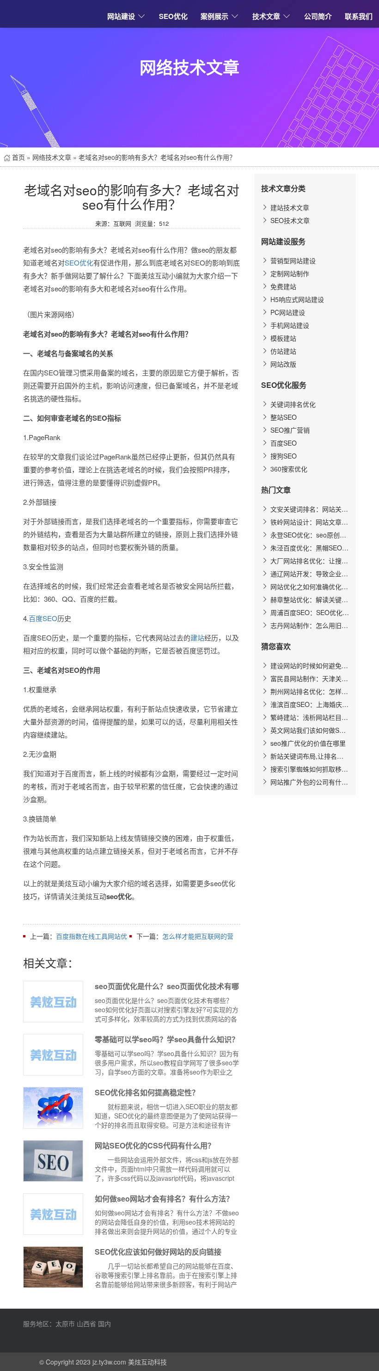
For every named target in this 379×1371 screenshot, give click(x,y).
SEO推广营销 (289, 430)
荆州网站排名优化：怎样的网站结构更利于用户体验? (309, 691)
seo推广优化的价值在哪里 (307, 743)
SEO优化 (173, 16)
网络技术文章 (51, 157)
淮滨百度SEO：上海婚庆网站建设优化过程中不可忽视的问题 (309, 704)
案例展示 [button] (214, 16)
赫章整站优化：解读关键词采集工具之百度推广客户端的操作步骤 (309, 599)
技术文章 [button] (266, 16)
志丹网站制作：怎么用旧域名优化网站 (309, 625)
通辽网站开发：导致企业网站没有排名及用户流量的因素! (309, 573)
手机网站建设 (289, 325)
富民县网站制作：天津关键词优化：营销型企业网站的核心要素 (309, 678)
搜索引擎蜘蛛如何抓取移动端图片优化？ (309, 768)
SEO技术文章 (289, 220)
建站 (197, 637)
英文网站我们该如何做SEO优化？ (309, 730)
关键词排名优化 (292, 404)
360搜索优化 (288, 468)
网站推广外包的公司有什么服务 (309, 781)
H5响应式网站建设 (296, 299)
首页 (17, 157)
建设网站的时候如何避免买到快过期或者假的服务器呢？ (309, 665)
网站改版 (282, 363)
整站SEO (283, 417)
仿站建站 (282, 351)
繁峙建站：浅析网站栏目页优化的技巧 (309, 717)
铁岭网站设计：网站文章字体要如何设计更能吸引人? (309, 521)
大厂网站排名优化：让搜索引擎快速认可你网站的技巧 (309, 560)
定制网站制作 (289, 273)
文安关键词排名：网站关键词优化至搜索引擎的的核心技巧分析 (309, 508)
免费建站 (282, 286)
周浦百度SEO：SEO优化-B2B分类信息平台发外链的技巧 (309, 612)
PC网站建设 (287, 312)
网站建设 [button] (121, 16)
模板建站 (282, 338)
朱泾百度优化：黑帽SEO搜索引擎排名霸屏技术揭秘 (309, 547)
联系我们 (359, 16)
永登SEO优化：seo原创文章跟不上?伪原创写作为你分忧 (309, 534)
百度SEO (43, 618)
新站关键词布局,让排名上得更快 (309, 756)
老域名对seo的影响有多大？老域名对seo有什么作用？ (157, 157)
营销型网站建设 (292, 260)
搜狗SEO (283, 455)
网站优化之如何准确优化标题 (309, 586)
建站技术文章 (289, 207)
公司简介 (318, 16)
